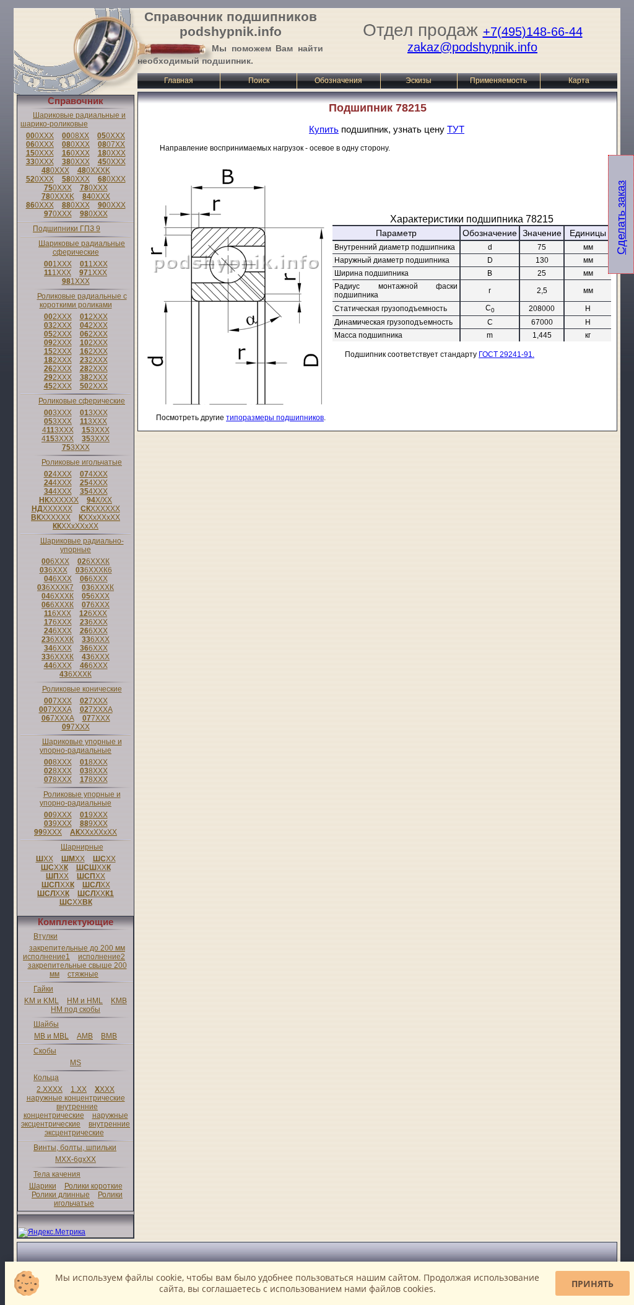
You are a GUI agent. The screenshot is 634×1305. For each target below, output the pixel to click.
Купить (324, 129)
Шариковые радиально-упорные (82, 545)
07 (111, 144)
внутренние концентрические (61, 1111)
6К (93, 561)
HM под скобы (75, 1009)
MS (75, 1062)
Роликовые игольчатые (81, 462)
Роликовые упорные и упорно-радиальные (80, 798)
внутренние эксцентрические (88, 1128)
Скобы (44, 1051)
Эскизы (419, 80)
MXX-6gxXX (75, 1159)
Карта (578, 80)
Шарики (42, 1186)
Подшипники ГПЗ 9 (66, 228)
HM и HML (85, 1000)
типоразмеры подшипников (275, 417)
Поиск (258, 80)
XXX (105, 1089)
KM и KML (41, 1000)
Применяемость (498, 80)
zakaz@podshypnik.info (472, 47)
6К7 (55, 587)
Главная (178, 80)
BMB (109, 1036)
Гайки (43, 989)
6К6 (94, 570)
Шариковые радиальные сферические (81, 248)
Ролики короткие (93, 1186)
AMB (85, 1036)
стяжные (82, 974)
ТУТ (455, 129)
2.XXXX (50, 1089)
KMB (119, 1000)
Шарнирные (82, 847)
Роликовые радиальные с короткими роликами (82, 300)
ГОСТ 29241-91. (506, 354)
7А (55, 709)
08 (75, 135)
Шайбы (46, 1024)
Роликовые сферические (81, 401)
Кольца (46, 1077)
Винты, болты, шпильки (74, 1147)
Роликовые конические (82, 689)
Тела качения (56, 1174)
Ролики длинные (61, 1194)
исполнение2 (101, 956)
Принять (592, 1284)
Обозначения (338, 80)
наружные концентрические (76, 1098)
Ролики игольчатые (88, 1199)
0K (93, 170)
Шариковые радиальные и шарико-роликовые (73, 119)
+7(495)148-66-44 (533, 31)
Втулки (45, 936)
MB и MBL (51, 1036)
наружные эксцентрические (74, 1119)
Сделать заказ (621, 217)
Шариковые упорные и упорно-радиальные (81, 746)
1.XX (79, 1089)
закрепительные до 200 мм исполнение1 (74, 952)
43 (58, 430)
